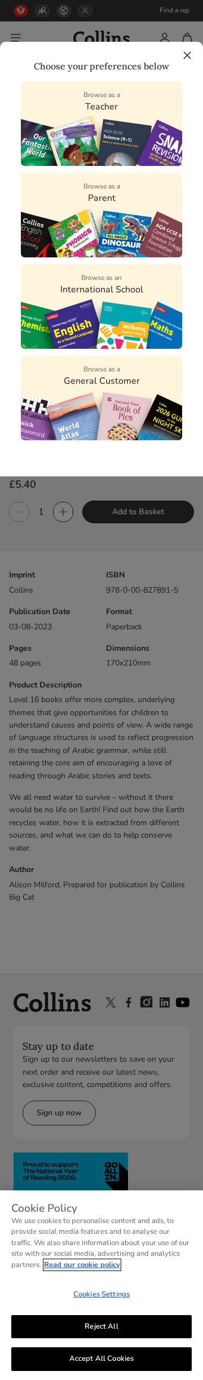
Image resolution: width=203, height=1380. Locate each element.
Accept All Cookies (101, 1358)
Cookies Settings (101, 1294)
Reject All (101, 1326)
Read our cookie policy (82, 1265)
